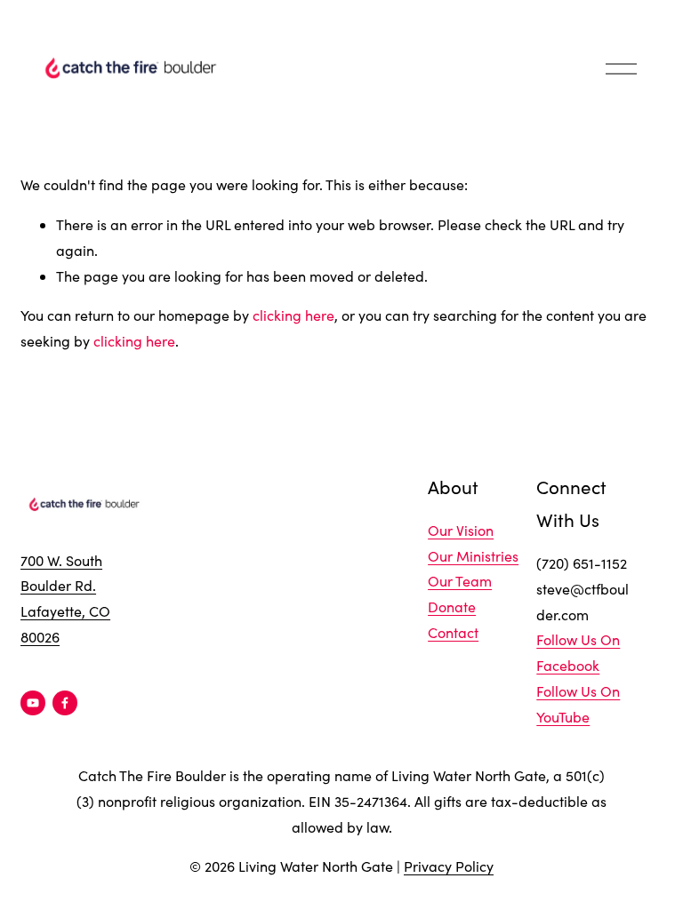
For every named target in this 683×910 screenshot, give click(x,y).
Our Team (460, 580)
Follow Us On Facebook (578, 652)
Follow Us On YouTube (578, 704)
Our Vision (461, 530)
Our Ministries (473, 556)
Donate (452, 606)
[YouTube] (32, 702)
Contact (453, 632)
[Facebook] (64, 702)
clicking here (293, 315)
